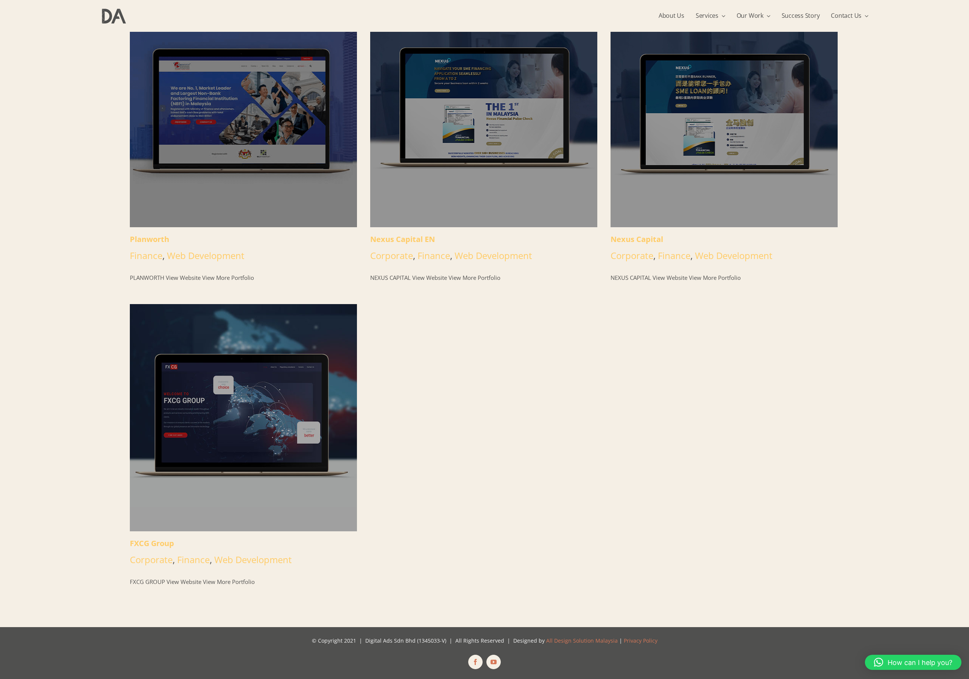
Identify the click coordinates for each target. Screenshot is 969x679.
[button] (913, 662)
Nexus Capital (724, 114)
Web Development (206, 255)
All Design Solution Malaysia (582, 640)
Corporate (391, 255)
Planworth (244, 114)
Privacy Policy (640, 640)
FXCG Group (244, 418)
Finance (146, 255)
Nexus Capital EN (484, 114)
